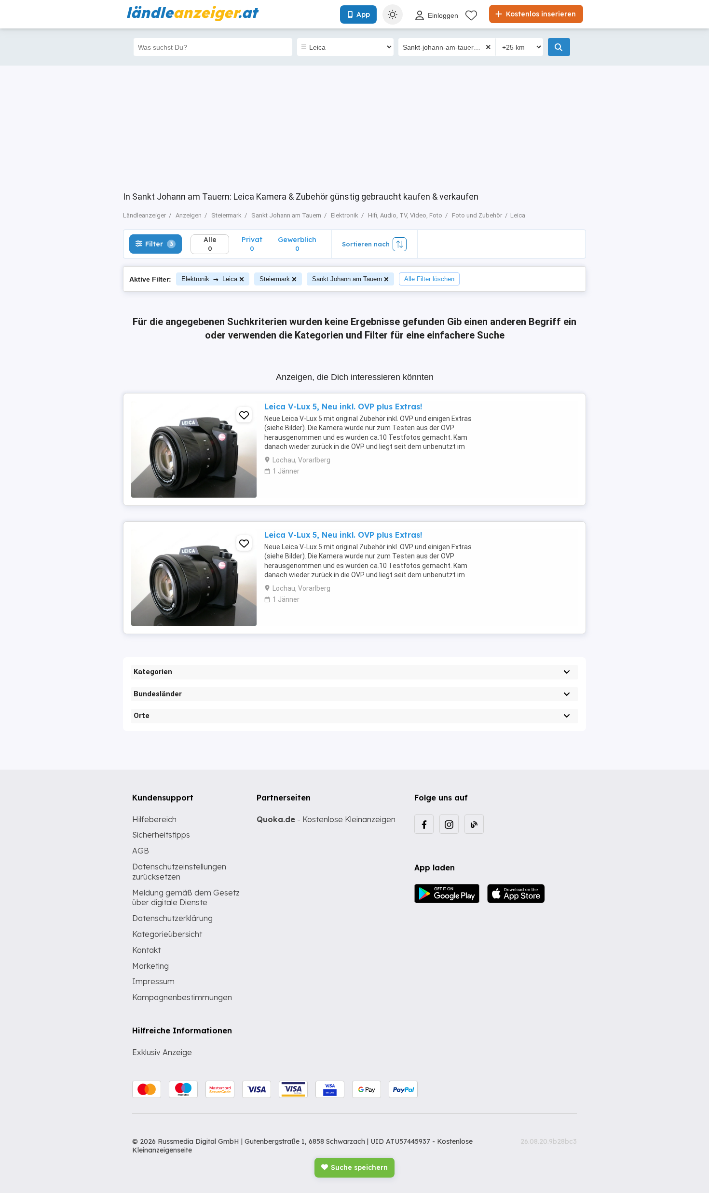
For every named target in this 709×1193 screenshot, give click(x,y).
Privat (252, 243)
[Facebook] (424, 824)
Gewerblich (297, 243)
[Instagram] (449, 824)
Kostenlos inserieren (540, 14)
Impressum (153, 981)
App (363, 14)
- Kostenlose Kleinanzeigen (326, 819)
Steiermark (274, 279)
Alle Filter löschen (429, 279)
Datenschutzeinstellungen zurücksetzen (179, 871)
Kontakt (146, 950)
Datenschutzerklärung (172, 918)
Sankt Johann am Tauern (347, 279)
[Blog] (474, 824)
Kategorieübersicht (167, 934)
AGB (140, 850)
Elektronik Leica (209, 279)
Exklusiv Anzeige (162, 1052)
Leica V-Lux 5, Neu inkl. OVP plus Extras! (343, 406)
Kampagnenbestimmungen (182, 997)
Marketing (150, 966)
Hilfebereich (154, 819)
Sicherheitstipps (161, 835)
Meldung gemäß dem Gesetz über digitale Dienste (186, 898)
